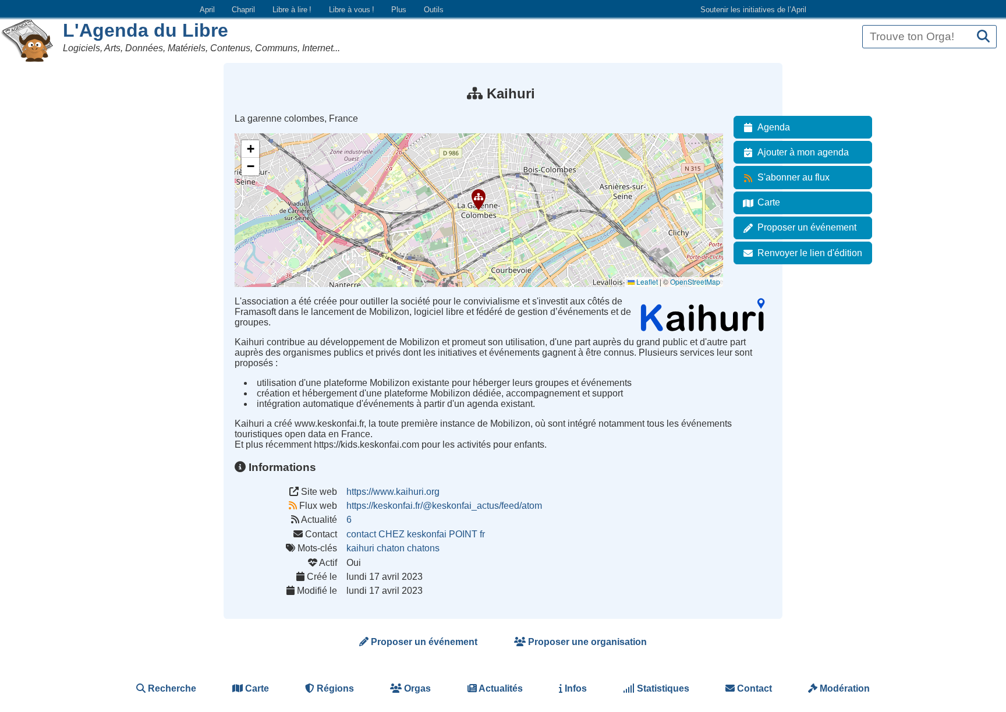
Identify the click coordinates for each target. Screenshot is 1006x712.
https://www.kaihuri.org (393, 492)
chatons (423, 548)
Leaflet (646, 281)
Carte (768, 202)
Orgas (416, 688)
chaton (391, 548)
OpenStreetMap (695, 281)
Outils (434, 9)
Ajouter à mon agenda (803, 152)
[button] (478, 199)
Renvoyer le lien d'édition (809, 253)
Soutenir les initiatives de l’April (753, 9)
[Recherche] (983, 37)
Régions (334, 688)
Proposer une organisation (586, 642)
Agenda (773, 127)
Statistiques (662, 688)
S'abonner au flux (793, 177)
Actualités (500, 688)
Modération (843, 688)
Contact (753, 688)
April (207, 9)
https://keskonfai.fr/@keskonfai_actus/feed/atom (444, 506)
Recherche (171, 688)
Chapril (243, 9)
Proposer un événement (806, 227)
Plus (398, 9)
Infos (574, 688)
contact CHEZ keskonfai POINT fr (415, 534)
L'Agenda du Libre (145, 30)
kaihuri (360, 548)
